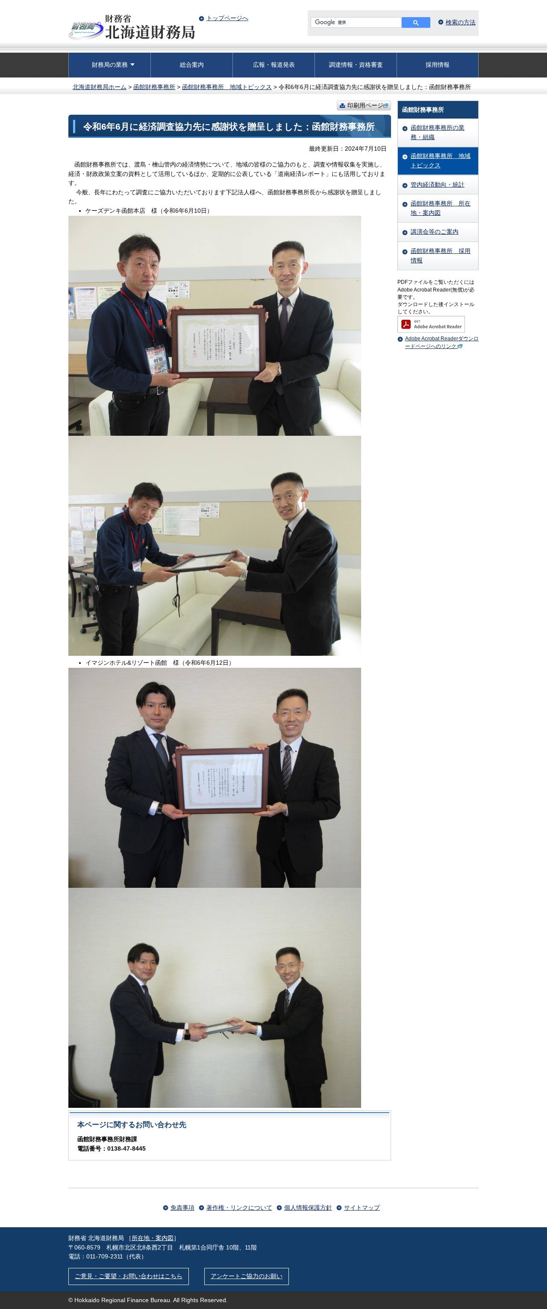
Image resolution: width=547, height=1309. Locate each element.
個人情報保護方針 (308, 1207)
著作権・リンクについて (239, 1207)
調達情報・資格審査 (356, 64)
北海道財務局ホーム (99, 86)
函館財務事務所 (154, 86)
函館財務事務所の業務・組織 (438, 132)
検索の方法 (461, 22)
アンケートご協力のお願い (246, 1276)
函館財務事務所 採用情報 (441, 255)
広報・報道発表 (274, 64)
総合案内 (192, 64)
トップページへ (227, 18)
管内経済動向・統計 (438, 184)
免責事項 (182, 1207)
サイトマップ (362, 1207)
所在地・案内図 (153, 1238)
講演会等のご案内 (435, 231)
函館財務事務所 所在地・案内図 (441, 208)
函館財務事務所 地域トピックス (227, 86)
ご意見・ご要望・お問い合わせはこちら (128, 1276)
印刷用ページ (365, 105)
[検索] (416, 22)
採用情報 (438, 64)
